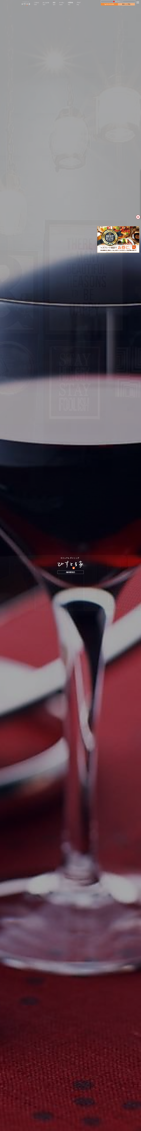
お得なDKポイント (118, 1)
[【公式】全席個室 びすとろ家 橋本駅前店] (26, 4)
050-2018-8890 (110, 4)
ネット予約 (127, 4)
